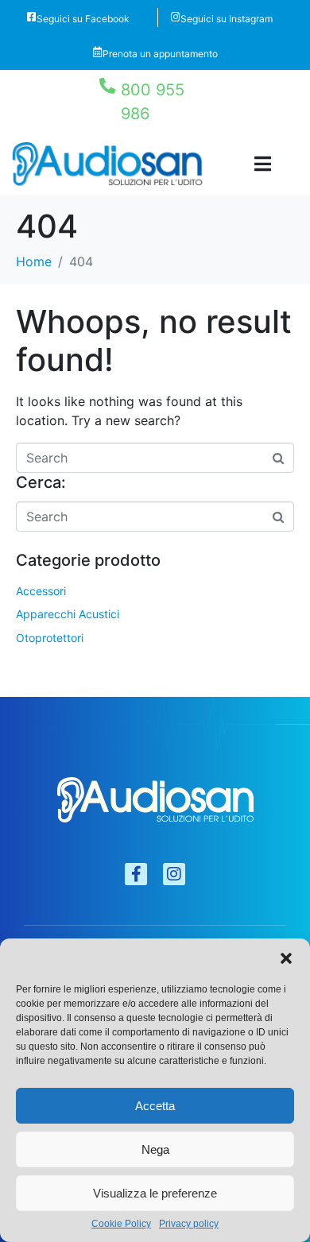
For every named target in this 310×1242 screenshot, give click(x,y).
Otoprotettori (49, 637)
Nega (155, 1149)
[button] (286, 958)
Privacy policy (189, 1224)
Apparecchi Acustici (67, 614)
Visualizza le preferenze (155, 1193)
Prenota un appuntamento (160, 54)
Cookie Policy (121, 1224)
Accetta (155, 1105)
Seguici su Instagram (226, 19)
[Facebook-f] (136, 874)
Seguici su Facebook (83, 19)
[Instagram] (174, 874)
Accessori (41, 591)
